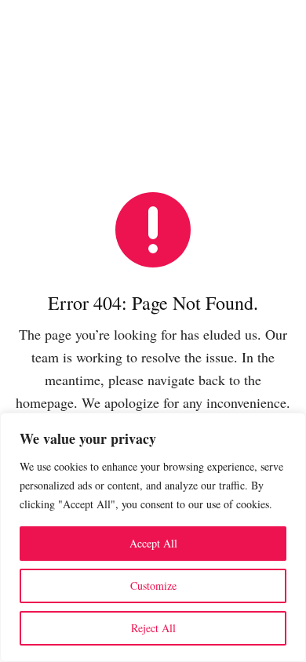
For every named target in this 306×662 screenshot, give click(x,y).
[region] (153, 537)
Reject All (153, 627)
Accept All (153, 543)
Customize (153, 585)
